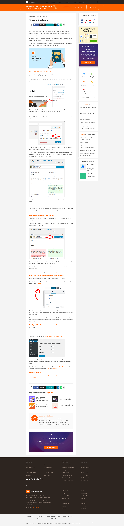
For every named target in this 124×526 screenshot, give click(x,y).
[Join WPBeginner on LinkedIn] (90, 22)
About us (28, 465)
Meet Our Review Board (31, 470)
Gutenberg (51, 115)
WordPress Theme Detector (68, 467)
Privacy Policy (47, 465)
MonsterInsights (65, 498)
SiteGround (53, 518)
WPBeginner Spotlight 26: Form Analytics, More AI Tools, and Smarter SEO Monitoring (87, 113)
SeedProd (64, 506)
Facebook (54, 368)
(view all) (92, 161)
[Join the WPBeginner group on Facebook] (82, 22)
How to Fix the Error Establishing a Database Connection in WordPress (42, 399)
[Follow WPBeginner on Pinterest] (86, 22)
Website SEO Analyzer (67, 475)
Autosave (34, 377)
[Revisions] (55, 25)
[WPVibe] (88, 35)
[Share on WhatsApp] (61, 25)
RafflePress (83, 501)
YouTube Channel (61, 367)
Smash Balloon (65, 503)
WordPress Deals (84, 472)
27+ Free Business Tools (67, 480)
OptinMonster (65, 490)
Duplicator (83, 490)
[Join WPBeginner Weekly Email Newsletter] (94, 22)
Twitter (48, 368)
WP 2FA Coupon (90, 164)
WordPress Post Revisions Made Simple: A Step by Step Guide (46, 375)
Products (74, 2)
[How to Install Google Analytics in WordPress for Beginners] (32, 406)
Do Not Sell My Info (48, 472)
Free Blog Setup (84, 480)
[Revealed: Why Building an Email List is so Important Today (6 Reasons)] (55, 406)
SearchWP (83, 498)
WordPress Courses (85, 465)
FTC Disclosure (47, 470)
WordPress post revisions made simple (54, 336)
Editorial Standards (30, 467)
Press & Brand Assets (31, 472)
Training (67, 2)
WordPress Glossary (85, 467)
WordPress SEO (84, 475)
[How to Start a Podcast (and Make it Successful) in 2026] (55, 399)
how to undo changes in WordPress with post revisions (60, 272)
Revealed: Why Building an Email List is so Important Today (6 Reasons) (66, 405)
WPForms (64, 493)
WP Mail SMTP (65, 501)
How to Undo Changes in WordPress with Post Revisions (44, 380)
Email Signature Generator (68, 478)
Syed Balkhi (28, 499)
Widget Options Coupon (90, 174)
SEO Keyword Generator (67, 470)
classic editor (68, 115)
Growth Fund (47, 475)
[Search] (97, 2)
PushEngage (83, 503)
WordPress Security (85, 478)
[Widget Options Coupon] (83, 176)
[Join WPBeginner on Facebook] (82, 20)
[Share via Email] (64, 25)
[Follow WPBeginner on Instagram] (94, 20)
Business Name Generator (68, 465)
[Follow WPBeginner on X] (86, 20)
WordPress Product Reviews (87, 470)
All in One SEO (65, 496)
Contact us (28, 475)
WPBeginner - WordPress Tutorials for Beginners (30, 2)
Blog (47, 2)
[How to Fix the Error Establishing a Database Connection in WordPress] (32, 399)
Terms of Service (48, 467)
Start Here (53, 2)
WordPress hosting (45, 518)
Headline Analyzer (66, 472)
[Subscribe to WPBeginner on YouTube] (90, 20)
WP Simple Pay (84, 493)
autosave (39, 283)
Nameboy (64, 508)
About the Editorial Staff (46, 416)
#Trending (81, 2)
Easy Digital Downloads (86, 496)
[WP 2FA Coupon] (83, 167)
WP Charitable (84, 506)
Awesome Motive (36, 518)
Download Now (51, 447)
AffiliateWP (83, 508)
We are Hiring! (36, 507)
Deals (60, 2)
